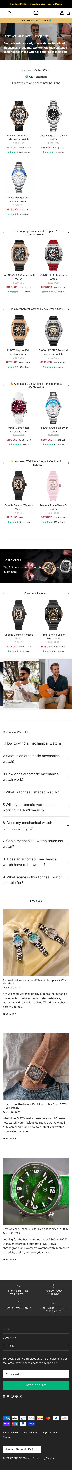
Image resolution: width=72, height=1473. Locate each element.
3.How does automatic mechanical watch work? (31, 780)
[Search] (11, 16)
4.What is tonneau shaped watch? (31, 795)
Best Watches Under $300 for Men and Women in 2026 (35, 1232)
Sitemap (7, 1440)
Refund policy (31, 1435)
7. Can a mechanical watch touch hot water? (33, 847)
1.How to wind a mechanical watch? (32, 747)
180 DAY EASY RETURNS (36, 23)
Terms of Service (11, 1435)
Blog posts (36, 903)
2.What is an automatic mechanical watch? (32, 762)
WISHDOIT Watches (21, 1461)
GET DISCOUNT (36, 1388)
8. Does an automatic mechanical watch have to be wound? (30, 865)
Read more (9, 1017)
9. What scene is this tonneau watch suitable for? (33, 883)
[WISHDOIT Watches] (36, 16)
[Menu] (3, 16)
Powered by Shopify (43, 1461)
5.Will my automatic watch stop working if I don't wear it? (29, 811)
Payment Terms (51, 1435)
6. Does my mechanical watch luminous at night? (27, 829)
